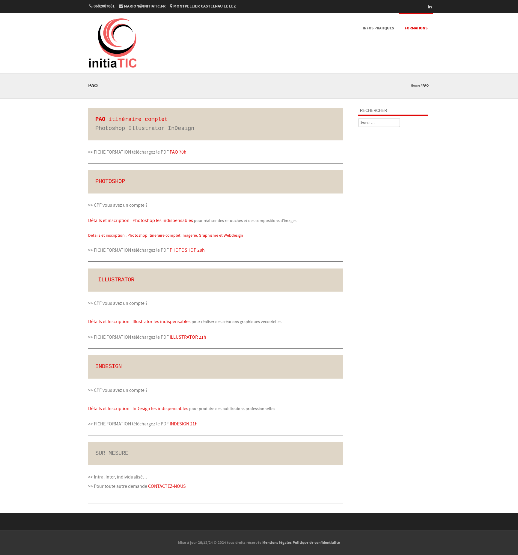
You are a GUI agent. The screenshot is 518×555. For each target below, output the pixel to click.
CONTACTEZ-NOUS (167, 486)
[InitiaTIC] (112, 69)
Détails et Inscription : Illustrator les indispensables (139, 322)
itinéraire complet (131, 119)
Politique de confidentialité (316, 542)
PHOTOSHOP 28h (187, 250)
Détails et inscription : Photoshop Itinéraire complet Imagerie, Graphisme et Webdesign (165, 235)
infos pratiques (378, 28)
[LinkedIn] (428, 6)
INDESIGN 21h (184, 424)
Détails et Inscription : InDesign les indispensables (138, 409)
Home (415, 85)
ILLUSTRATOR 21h (188, 337)
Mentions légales (277, 542)
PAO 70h (178, 152)
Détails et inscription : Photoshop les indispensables (140, 221)
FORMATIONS (416, 28)
